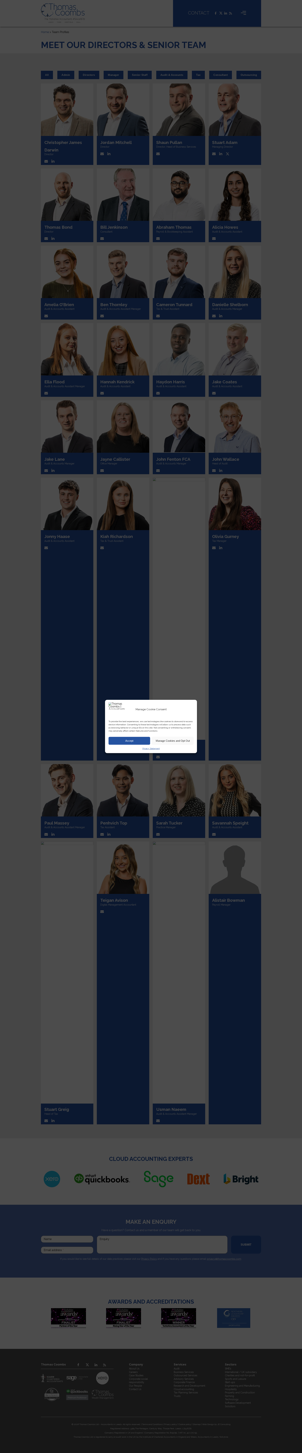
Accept (129, 740)
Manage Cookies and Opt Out (173, 740)
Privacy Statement (151, 748)
